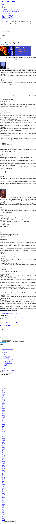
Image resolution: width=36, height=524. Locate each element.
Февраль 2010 (3, 504)
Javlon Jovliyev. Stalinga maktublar (5, 325)
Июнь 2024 (3, 404)
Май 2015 (3, 473)
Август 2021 (3, 425)
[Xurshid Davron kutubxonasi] (7, 1)
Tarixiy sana (4, 369)
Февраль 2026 (3, 392)
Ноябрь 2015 (3, 469)
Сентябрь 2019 (3, 440)
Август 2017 (3, 456)
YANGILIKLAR (4, 368)
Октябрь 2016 (3, 462)
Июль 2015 (3, 472)
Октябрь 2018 (3, 447)
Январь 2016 (3, 468)
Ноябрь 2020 (3, 431)
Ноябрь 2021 (3, 423)
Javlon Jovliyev (4, 312)
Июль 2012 (3, 495)
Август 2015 (3, 471)
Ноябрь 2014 (3, 477)
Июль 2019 (3, 441)
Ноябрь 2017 (3, 454)
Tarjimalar (4, 354)
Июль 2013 (3, 487)
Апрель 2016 (3, 466)
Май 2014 (3, 481)
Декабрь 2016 (3, 461)
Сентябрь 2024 (3, 402)
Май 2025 (3, 397)
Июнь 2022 (3, 419)
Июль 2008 (3, 515)
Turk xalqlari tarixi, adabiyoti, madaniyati (9, 359)
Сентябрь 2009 (3, 507)
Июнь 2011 (3, 500)
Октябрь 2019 (3, 439)
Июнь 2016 (3, 465)
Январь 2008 (3, 519)
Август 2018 (3, 448)
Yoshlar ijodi (4, 44)
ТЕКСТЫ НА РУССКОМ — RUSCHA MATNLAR (8, 370)
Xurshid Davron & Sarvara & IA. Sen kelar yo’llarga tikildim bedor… (9, 14)
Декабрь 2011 (3, 499)
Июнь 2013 (3, 488)
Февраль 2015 (3, 475)
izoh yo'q (10, 44)
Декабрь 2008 (3, 512)
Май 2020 (3, 435)
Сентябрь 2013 (3, 486)
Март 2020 (3, 436)
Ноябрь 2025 (3, 394)
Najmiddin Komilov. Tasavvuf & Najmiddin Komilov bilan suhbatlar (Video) (10, 11)
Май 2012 (3, 496)
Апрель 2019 (3, 443)
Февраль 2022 (3, 421)
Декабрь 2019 (3, 438)
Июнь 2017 (3, 457)
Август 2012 (3, 494)
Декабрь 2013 (3, 484)
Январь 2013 (3, 491)
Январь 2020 (3, 437)
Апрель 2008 (3, 517)
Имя (0, 337)
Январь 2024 (3, 407)
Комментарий (2, 336)
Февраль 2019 (3, 444)
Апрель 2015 (3, 474)
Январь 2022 (3, 422)
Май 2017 (3, 458)
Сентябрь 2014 (3, 478)
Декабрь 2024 (3, 400)
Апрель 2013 (3, 489)
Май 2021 (3, 427)
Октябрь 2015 (3, 470)
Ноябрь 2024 (3, 401)
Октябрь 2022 (3, 416)
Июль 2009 (3, 508)
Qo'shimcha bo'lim (5, 364)
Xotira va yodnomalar (6, 362)
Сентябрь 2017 (3, 455)
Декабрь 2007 (3, 520)
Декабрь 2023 (3, 408)
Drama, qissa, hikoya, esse (6, 352)
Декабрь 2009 (3, 505)
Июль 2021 (3, 426)
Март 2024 (3, 406)
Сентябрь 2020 (3, 432)
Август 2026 (3, 388)
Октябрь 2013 (3, 485)
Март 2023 (3, 413)
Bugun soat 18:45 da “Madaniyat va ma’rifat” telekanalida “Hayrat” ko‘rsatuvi (10, 9)
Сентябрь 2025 (3, 395)
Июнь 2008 (3, 516)
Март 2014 (3, 482)
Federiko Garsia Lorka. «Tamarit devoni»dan (7, 18)
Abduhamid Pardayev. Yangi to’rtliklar (6, 13)
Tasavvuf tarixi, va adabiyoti (7, 357)
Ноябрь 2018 (3, 446)
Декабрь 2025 (3, 393)
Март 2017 (3, 459)
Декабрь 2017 (3, 453)
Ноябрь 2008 (3, 513)
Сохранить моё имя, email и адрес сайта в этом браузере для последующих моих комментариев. (12, 341)
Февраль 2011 (3, 502)
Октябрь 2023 (3, 409)
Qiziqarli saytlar (3, 5)
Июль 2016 (3, 464)
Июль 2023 (3, 411)
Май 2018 (3, 450)
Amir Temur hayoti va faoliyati (6, 356)
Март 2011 (3, 501)
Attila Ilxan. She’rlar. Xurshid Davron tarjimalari (7, 12)
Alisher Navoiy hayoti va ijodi (6, 355)
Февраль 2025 (3, 399)
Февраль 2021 (3, 429)
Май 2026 (3, 390)
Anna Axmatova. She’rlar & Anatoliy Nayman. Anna (8, 17)
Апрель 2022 (3, 420)
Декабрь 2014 (3, 476)
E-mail (1, 338)
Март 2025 (3, 398)
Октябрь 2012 (3, 493)
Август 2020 (3, 433)
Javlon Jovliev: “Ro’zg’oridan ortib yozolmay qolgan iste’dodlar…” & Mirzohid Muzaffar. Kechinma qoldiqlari (16, 328)
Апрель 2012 (3, 497)
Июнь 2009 (3, 509)
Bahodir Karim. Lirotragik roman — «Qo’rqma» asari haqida (9, 322)
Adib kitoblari (4, 350)
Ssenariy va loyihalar (5, 353)
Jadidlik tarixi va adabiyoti (6, 358)
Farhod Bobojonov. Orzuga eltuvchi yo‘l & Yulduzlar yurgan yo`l (9, 16)
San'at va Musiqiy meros (7, 361)
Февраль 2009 (3, 511)
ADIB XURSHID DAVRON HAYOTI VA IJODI (7, 349)
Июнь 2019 (3, 442)
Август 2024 (3, 403)
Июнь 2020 (3, 434)
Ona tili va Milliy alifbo (7, 360)
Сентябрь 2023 (3, 410)
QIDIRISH (3, 346)
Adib (2, 44)
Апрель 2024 (3, 405)
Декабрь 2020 (3, 430)
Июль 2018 (3, 449)
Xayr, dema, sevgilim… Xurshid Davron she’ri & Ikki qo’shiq (8, 15)
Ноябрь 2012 (3, 492)
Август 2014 (3, 479)
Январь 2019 (3, 445)
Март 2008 (3, 518)
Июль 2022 (3, 418)
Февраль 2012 (3, 498)
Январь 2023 (3, 414)
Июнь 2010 (3, 503)
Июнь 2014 (3, 480)
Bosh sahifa (3, 4)
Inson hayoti (5, 365)
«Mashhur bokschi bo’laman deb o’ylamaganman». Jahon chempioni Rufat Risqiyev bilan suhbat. (12, 10)
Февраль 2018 (3, 452)
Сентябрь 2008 (3, 514)
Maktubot (5, 366)
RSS (2, 6)
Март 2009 (3, 510)
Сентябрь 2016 (3, 463)
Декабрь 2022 (3, 415)
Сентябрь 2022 (3, 417)
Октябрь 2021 (3, 424)
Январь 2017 (3, 460)
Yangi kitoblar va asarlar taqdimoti (8, 363)
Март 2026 (3, 391)
